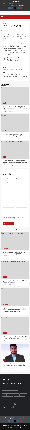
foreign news (13, 389)
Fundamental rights (8, 392)
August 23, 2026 (12, 340)
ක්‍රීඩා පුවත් (12, 417)
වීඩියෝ (16, 5)
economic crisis (16, 386)
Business (13, 383)
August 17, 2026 (12, 165)
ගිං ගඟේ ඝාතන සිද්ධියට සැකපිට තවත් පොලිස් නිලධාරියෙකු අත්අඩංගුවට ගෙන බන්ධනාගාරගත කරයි (15, 108)
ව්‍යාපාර (24, 404)
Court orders (6, 386)
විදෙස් (8, 5)
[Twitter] (15, 8)
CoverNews (11, 427)
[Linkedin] (18, 8)
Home (3, 3)
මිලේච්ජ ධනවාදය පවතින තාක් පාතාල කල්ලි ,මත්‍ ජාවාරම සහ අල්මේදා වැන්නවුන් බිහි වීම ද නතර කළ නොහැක (15, 254)
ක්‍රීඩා (21, 3)
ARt (4, 383)
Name (4, 202)
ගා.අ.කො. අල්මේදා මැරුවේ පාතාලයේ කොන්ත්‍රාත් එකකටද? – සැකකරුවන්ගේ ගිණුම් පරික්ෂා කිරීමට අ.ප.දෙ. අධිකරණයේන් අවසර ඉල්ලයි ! (14, 309)
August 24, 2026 (12, 312)
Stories (10, 398)
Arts (8, 383)
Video (14, 401)
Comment (5, 182)
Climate (19, 383)
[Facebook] (12, 8)
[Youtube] (20, 8)
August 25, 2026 (12, 284)
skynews (5, 111)
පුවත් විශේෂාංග (9, 3)
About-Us (21, 5)
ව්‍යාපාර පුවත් (16, 3)
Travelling (17, 398)
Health (16, 392)
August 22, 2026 (12, 111)
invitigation (5, 248)
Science (22, 395)
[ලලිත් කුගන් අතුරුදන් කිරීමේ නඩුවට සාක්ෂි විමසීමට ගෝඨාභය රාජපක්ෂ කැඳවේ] (15, 270)
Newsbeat (5, 304)
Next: (15, 75)
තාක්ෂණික (5, 404)
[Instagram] (9, 8)
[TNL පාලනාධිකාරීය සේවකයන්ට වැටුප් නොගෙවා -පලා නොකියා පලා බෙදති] (15, 123)
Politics (4, 277)
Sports (4, 398)
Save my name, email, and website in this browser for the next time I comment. (13, 218)
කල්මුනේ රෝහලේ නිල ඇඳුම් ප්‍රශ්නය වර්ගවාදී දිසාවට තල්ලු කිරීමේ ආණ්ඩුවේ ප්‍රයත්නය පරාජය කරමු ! (15, 162)
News (4, 23)
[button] (2, 17)
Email (17, 202)
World (19, 401)
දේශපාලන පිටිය (20, 417)
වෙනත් (12, 5)
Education (5, 389)
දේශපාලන (25, 3)
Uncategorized (6, 401)
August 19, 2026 (12, 137)
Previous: (14, 68)
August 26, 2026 (12, 257)
